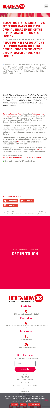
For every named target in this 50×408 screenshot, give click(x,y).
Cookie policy (34, 404)
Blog (25, 388)
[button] (46, 6)
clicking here (36, 157)
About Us (25, 377)
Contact (25, 391)
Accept (14, 404)
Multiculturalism (25, 380)
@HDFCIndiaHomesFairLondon (15, 157)
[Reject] (46, 400)
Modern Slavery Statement (25, 385)
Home (25, 374)
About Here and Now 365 (13, 196)
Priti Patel (40, 149)
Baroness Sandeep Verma (13, 114)
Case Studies (25, 383)
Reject (23, 404)
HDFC (19, 142)
